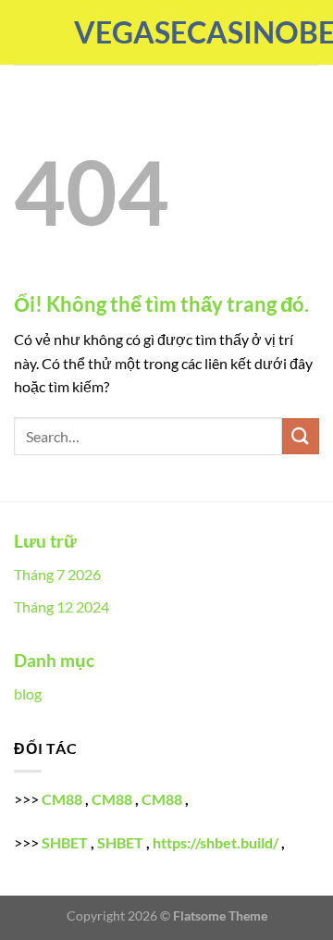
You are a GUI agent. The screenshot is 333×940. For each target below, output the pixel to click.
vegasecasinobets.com (166, 32)
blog (28, 693)
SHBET (65, 842)
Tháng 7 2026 (57, 574)
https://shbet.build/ (215, 842)
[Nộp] (300, 436)
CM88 (62, 799)
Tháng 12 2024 (61, 606)
